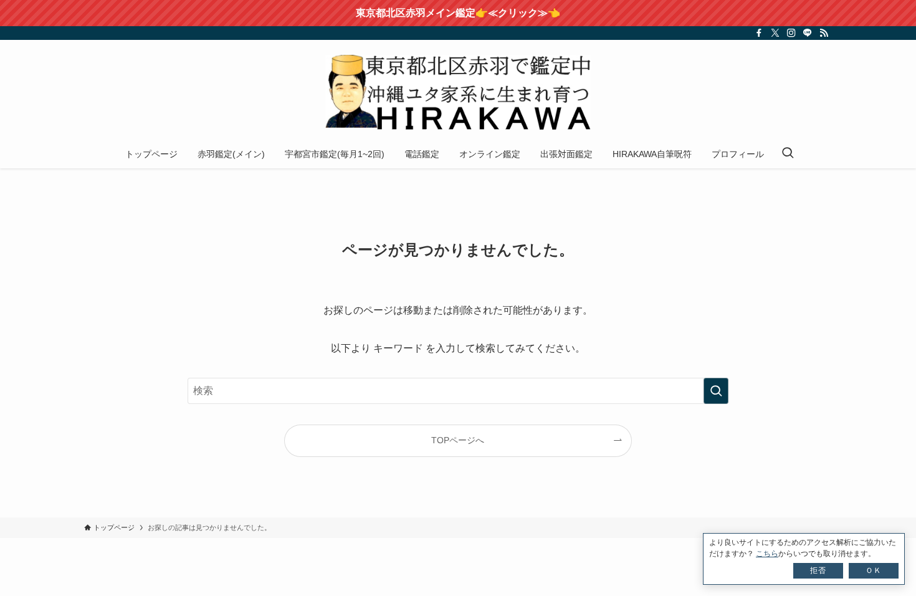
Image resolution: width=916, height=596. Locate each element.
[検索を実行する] (716, 391)
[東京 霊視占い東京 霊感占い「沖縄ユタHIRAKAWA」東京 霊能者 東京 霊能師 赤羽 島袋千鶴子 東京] (458, 92)
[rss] (824, 33)
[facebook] (759, 33)
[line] (807, 33)
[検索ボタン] (787, 154)
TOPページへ (457, 440)
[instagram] (791, 33)
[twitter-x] (775, 33)
